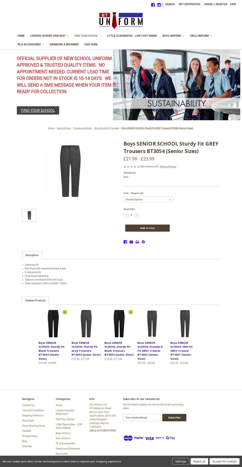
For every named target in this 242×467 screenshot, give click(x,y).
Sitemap (27, 446)
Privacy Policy (29, 436)
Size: (133, 193)
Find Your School (86, 35)
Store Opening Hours (33, 425)
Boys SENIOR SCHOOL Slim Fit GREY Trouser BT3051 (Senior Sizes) (181, 350)
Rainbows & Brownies (64, 44)
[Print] (137, 241)
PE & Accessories (29, 44)
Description (32, 255)
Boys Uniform (172, 35)
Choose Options (53, 323)
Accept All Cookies (224, 461)
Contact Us (28, 405)
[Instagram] (159, 5)
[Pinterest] (143, 241)
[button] (38, 110)
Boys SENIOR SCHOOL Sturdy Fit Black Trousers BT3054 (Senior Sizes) (51, 350)
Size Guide (91, 44)
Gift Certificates (189, 4)
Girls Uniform (199, 35)
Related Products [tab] (36, 300)
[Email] (131, 241)
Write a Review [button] (168, 166)
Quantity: (129, 209)
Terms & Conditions (33, 410)
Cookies (26, 430)
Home (21, 35)
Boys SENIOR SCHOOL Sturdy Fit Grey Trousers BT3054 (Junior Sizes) (86, 348)
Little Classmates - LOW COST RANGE (132, 35)
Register (221, 4)
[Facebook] (153, 5)
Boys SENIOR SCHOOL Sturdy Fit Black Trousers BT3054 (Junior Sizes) (119, 348)
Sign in (208, 4)
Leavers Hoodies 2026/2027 (48, 35)
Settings (180, 461)
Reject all (199, 461)
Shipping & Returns (32, 415)
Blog (24, 441)
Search (170, 4)
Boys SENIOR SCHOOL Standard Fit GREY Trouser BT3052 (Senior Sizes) (149, 350)
